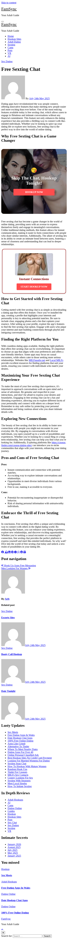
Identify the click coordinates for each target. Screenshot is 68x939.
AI (9, 56)
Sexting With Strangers (19, 780)
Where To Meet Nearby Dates (23, 749)
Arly (31, 98)
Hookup (12, 814)
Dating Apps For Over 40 (20, 752)
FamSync (9, 9)
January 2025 (14, 855)
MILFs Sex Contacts (18, 775)
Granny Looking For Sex (20, 777)
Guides (11, 811)
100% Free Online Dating (20, 740)
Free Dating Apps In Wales (21, 735)
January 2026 (14, 844)
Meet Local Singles (17, 783)
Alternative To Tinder (18, 746)
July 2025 (12, 850)
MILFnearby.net (37, 360)
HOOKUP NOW (34, 192)
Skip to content (8, 2)
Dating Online (15, 808)
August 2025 (14, 847)
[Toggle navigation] (2, 21)
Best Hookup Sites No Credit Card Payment (30, 757)
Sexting (11, 44)
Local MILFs (56, 360)
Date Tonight (8, 691)
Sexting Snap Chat (17, 763)
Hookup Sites (14, 39)
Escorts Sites (8, 617)
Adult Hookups (15, 799)
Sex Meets (13, 732)
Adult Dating (14, 41)
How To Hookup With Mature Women (27, 766)
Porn (10, 50)
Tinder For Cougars (17, 772)
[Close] (3, 932)
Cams (10, 47)
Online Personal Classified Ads (23, 755)
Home (11, 36)
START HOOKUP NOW (34, 286)
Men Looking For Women (14, 568)
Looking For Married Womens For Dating (29, 760)
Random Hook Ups (17, 769)
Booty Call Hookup (11, 654)
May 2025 (13, 853)
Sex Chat (12, 822)
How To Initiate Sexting (20, 786)
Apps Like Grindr (16, 743)
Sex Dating (6, 61)
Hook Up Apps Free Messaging (19, 565)
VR (9, 53)
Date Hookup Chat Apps (20, 738)
